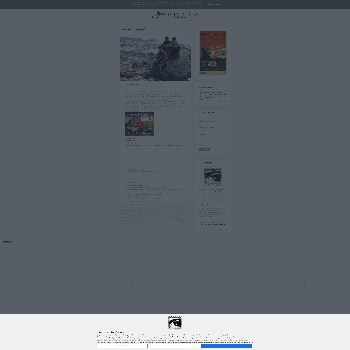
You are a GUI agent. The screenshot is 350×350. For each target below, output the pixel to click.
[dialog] (175, 332)
